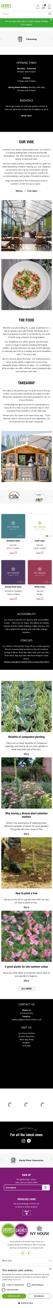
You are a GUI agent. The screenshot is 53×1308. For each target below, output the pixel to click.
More (26, 753)
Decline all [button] (39, 1296)
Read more (17, 1279)
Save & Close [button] (14, 1296)
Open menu (50, 7)
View (12, 552)
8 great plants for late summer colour (26, 966)
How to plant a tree (26, 893)
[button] (26, 1303)
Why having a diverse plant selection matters (26, 815)
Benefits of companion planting (26, 736)
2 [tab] (27, 248)
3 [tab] (30, 248)
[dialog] (26, 1287)
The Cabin (32, 190)
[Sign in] (38, 6)
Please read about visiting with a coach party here (26, 661)
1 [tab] (24, 248)
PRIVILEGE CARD (26, 1199)
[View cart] (44, 6)
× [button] (50, 1269)
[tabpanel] (26, 225)
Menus (19, 190)
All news (26, 988)
